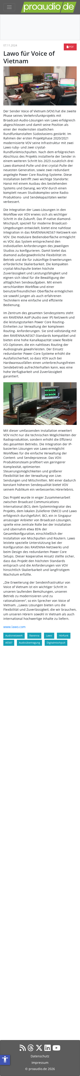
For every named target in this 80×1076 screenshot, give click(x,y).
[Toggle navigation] (9, 7)
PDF (71, 46)
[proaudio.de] (48, 7)
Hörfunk (63, 635)
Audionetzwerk (14, 635)
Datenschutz (40, 1056)
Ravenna (34, 635)
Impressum (40, 1062)
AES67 (8, 642)
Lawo (49, 635)
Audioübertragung (29, 642)
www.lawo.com (14, 627)
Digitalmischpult (56, 642)
